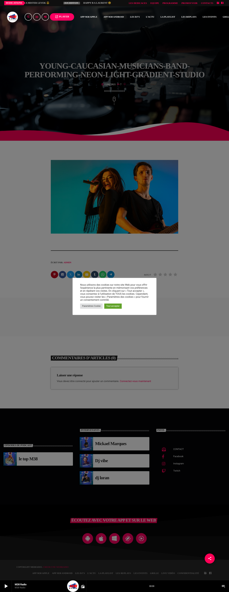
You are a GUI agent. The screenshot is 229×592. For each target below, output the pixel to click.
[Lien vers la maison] (12, 17)
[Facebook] (222, 3)
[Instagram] (218, 3)
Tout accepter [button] (113, 306)
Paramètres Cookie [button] (91, 306)
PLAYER (62, 16)
